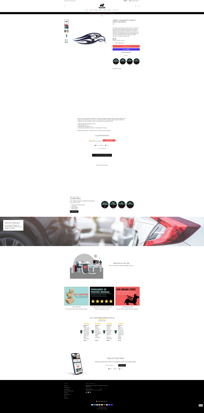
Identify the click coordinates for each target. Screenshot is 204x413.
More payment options (126, 52)
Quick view (73, 185)
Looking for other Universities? (69, 0)
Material (126, 55)
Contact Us (116, 10)
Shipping (114, 40)
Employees (66, 398)
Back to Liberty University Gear (103, 155)
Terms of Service (67, 387)
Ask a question (102, 148)
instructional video (106, 130)
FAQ (65, 396)
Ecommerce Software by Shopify (102, 408)
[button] (101, 342)
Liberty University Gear (96, 10)
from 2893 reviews (102, 320)
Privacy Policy (66, 389)
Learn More (74, 211)
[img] (102, 319)
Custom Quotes (67, 394)
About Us (66, 385)
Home (86, 10)
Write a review (109, 140)
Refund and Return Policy (68, 391)
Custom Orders (107, 10)
